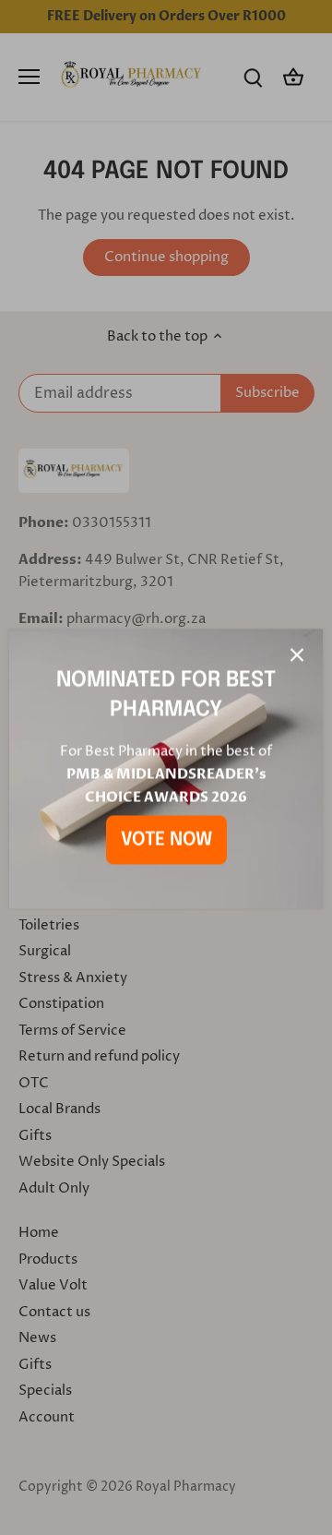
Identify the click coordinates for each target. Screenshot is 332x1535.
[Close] (297, 653)
